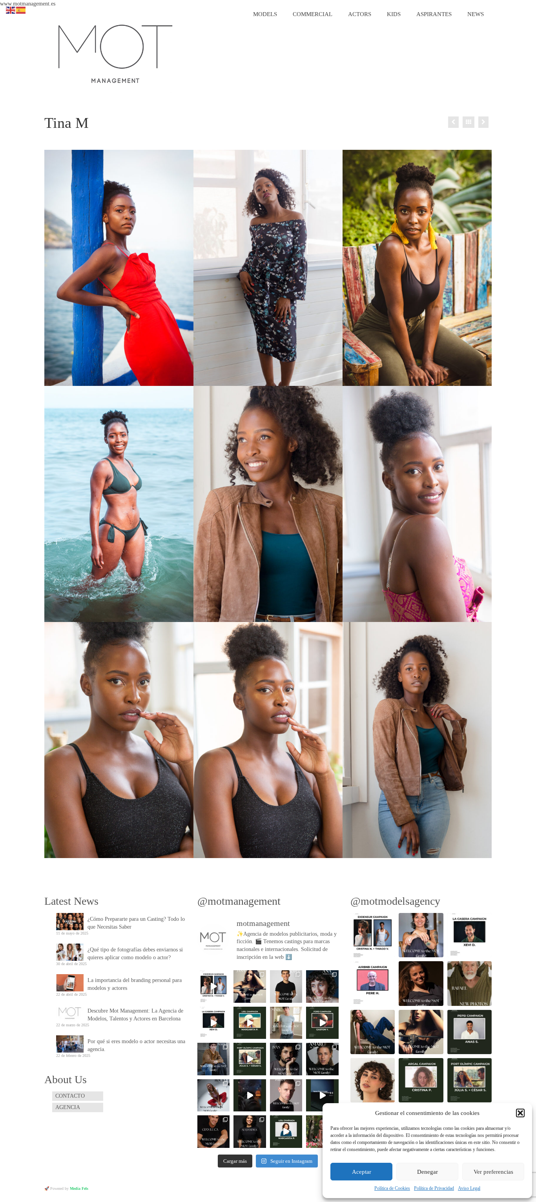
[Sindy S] (453, 122)
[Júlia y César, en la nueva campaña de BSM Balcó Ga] (249, 1059)
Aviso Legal (469, 1188)
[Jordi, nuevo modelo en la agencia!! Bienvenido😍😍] (286, 986)
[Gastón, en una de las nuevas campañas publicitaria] (322, 1023)
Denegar (427, 1172)
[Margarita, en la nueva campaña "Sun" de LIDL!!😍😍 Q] (249, 1023)
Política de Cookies (392, 1188)
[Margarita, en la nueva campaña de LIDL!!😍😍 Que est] (286, 1131)
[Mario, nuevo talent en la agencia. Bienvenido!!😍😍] (213, 1059)
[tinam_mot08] (268, 740)
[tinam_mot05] (118, 268)
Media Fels (79, 1188)
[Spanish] (21, 10)
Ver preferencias (493, 1172)
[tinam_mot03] (268, 268)
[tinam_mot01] (417, 740)
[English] (11, 10)
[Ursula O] (483, 122)
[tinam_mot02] (268, 504)
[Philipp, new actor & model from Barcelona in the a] (286, 1095)
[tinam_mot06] (417, 268)
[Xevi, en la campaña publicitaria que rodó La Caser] (213, 1023)
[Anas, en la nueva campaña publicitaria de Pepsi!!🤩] (249, 1095)
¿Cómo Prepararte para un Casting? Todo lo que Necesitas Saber (136, 923)
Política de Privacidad (434, 1188)
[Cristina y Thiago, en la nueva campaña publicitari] (213, 986)
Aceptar (361, 1172)
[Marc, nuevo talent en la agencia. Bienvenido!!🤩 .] (286, 1023)
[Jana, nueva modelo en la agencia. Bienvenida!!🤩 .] (249, 986)
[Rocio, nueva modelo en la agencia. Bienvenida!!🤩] (213, 1095)
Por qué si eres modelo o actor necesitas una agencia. (136, 1045)
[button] (520, 1113)
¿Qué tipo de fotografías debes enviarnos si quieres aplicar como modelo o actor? (135, 953)
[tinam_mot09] (118, 740)
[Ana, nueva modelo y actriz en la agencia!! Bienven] (322, 986)
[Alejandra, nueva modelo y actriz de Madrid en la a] (249, 1131)
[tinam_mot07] (417, 504)
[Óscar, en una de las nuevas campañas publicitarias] (322, 1095)
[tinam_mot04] (118, 504)
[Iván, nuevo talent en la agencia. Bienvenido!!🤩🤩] (286, 1059)
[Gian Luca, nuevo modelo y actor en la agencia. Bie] (213, 1131)
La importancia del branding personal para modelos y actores (135, 984)
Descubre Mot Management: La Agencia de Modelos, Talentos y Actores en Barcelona (135, 1015)
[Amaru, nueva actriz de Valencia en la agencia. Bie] (322, 1059)
